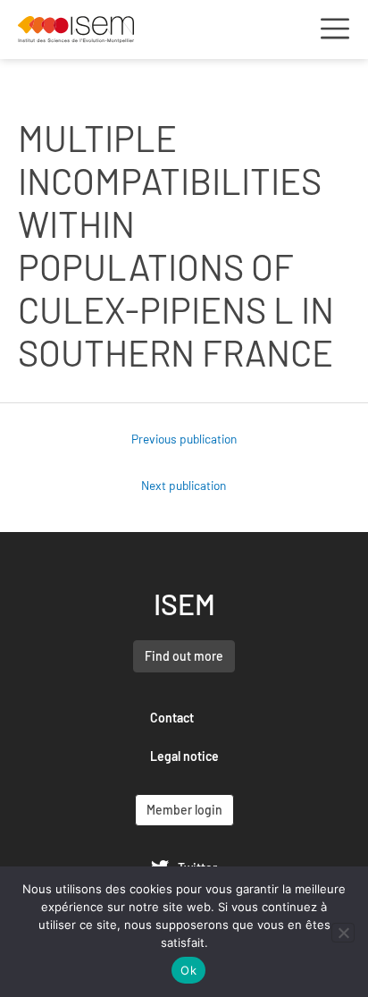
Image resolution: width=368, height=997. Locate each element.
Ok (188, 970)
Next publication (183, 485)
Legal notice (184, 756)
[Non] (343, 932)
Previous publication (184, 438)
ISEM (184, 604)
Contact (172, 717)
